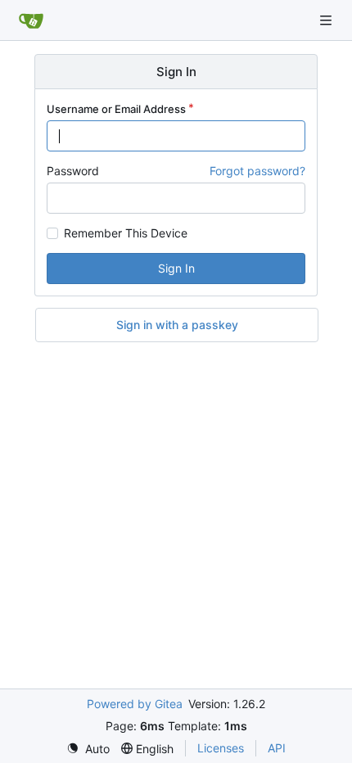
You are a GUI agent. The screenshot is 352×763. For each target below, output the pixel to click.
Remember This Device (125, 233)
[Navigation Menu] (327, 20)
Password (73, 171)
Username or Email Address (116, 108)
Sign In (176, 268)
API (277, 748)
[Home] (31, 20)
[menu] (88, 749)
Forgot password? (257, 171)
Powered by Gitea (135, 704)
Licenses (220, 748)
